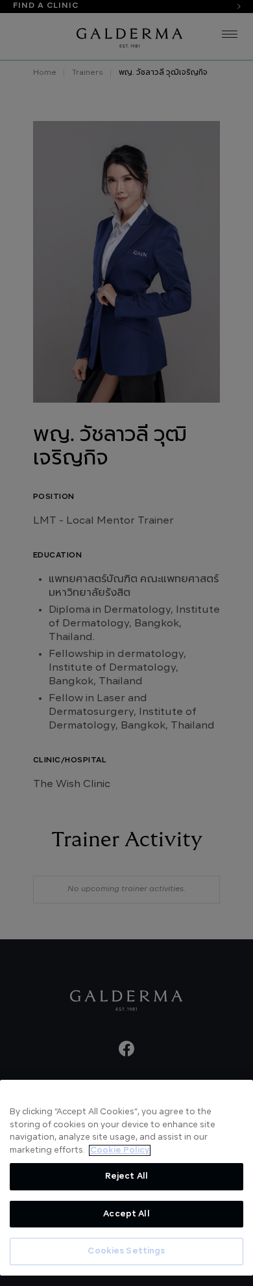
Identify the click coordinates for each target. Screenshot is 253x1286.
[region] (126, 1178)
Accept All (126, 1214)
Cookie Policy (119, 1150)
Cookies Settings (126, 1251)
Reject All (126, 1176)
